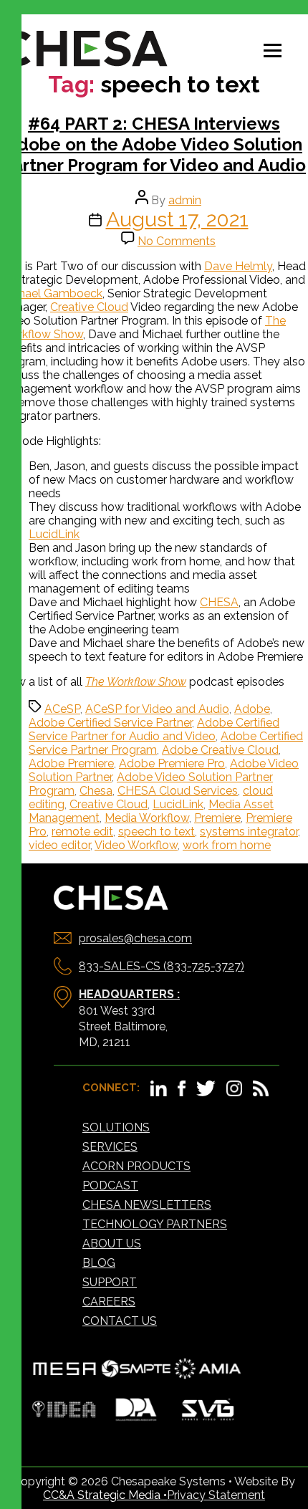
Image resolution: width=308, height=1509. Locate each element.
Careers (108, 1301)
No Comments (177, 241)
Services (110, 1147)
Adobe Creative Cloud (220, 750)
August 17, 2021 (177, 219)
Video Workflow (136, 845)
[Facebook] (182, 1092)
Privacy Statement (216, 1495)
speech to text (156, 831)
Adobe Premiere (71, 763)
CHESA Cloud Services (177, 790)
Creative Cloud (89, 307)
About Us (111, 1243)
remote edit (82, 831)
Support (109, 1282)
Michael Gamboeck (51, 293)
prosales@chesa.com (135, 938)
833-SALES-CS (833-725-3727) (161, 966)
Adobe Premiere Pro (172, 763)
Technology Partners (154, 1224)
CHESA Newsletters (146, 1205)
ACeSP (62, 709)
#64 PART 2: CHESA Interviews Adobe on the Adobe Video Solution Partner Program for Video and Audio (154, 144)
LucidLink (54, 534)
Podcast (110, 1185)
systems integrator (249, 831)
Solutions (116, 1127)
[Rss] (261, 1092)
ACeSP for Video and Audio (157, 709)
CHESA (219, 602)
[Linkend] (158, 1092)
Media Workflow (147, 818)
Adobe (252, 709)
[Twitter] (206, 1092)
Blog (98, 1263)
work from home (227, 845)
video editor (59, 845)
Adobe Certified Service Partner (110, 722)
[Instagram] (234, 1092)
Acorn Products (136, 1166)
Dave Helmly (238, 266)
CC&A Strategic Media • (105, 1495)
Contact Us (119, 1321)
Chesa (96, 790)
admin (184, 200)
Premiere (217, 818)
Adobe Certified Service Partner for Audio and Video (154, 729)
